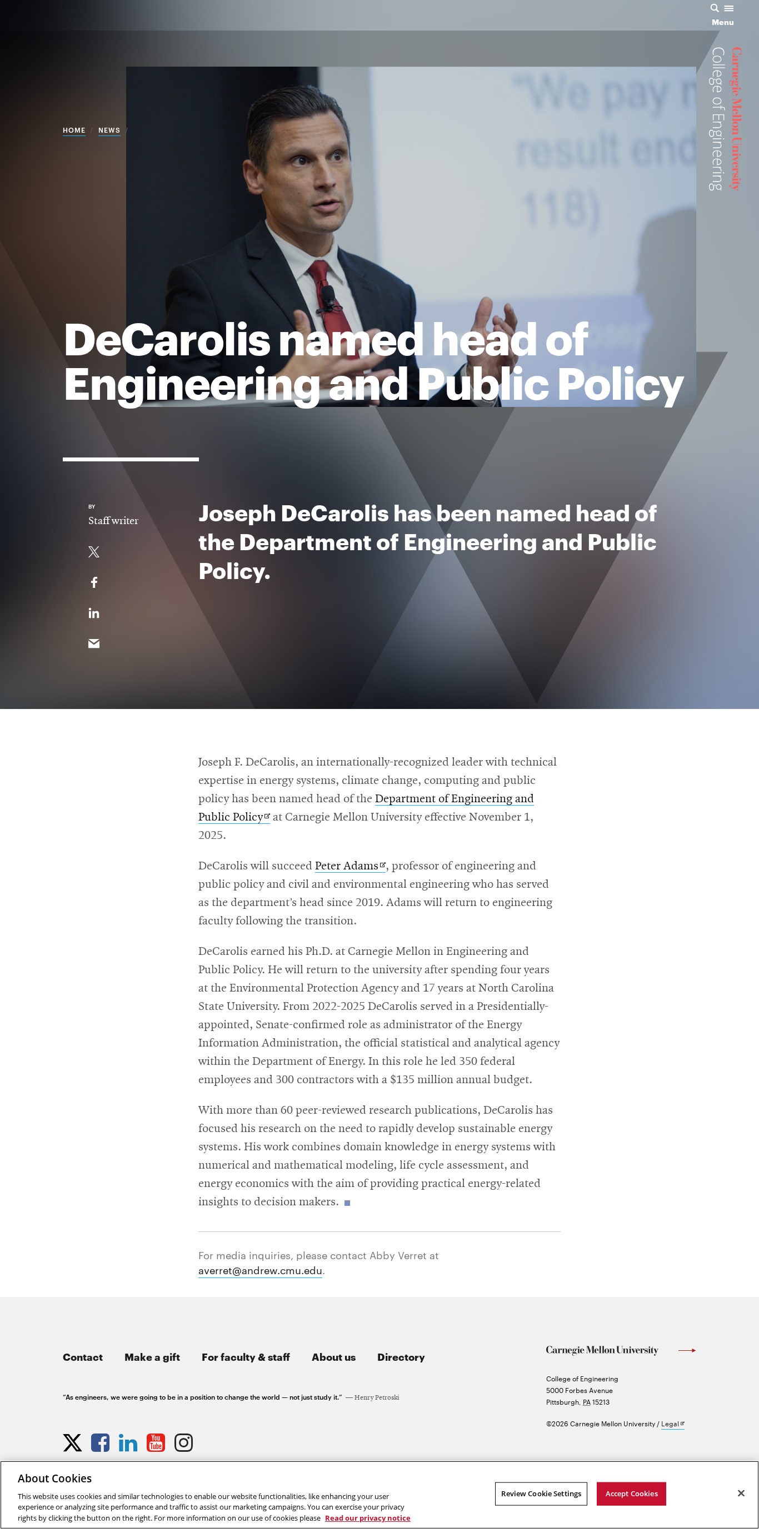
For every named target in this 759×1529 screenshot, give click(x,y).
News (109, 129)
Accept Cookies (632, 1493)
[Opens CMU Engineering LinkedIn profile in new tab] (129, 1440)
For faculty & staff (246, 1356)
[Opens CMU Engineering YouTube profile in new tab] (157, 1440)
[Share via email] (93, 641)
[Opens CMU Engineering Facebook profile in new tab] (102, 1440)
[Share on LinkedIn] (93, 610)
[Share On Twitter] (93, 549)
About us (334, 1356)
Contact (83, 1356)
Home (74, 129)
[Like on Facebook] (93, 580)
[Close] (741, 1493)
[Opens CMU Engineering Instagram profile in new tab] (185, 1440)
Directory (401, 1356)
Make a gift (152, 1356)
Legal (673, 1424)
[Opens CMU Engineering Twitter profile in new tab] (74, 1440)
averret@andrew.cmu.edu (260, 1269)
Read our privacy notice (368, 1517)
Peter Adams (350, 866)
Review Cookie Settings (541, 1493)
